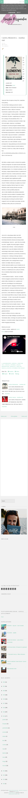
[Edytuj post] (2, 48)
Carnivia (14, 363)
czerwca (4, 744)
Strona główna (14, 416)
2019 (4, 695)
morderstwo (5, 366)
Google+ (5, 374)
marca (4, 757)
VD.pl (2, 617)
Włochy (9, 368)
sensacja (13, 366)
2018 (4, 699)
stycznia (4, 765)
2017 (4, 703)
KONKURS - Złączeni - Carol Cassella (15, 625)
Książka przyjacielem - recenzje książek (17, 790)
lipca (3, 740)
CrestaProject (12, 792)
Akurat (13, 85)
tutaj (4, 331)
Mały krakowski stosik (11, 668)
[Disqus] (14, 438)
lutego (4, 761)
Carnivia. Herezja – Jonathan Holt (15, 397)
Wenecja (4, 368)
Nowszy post (4, 416)
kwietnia (4, 753)
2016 (4, 707)
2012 (4, 775)
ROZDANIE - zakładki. (11, 633)
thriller (18, 366)
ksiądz (19, 365)
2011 (4, 779)
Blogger (17, 791)
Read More (7, 393)
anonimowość (7, 363)
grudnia (4, 719)
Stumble (12, 374)
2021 (4, 686)
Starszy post (24, 416)
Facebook (11, 371)
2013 (4, 771)
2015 (4, 712)
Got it (18, 12)
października (5, 728)
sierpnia (4, 736)
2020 (4, 690)
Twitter (17, 371)
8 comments (5, 46)
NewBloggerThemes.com (14, 793)
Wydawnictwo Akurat (18, 368)
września (4, 732)
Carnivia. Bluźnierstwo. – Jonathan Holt (16, 384)
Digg (18, 374)
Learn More (11, 12)
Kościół (7, 365)
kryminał (13, 365)
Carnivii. (18, 329)
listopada (4, 723)
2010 (4, 783)
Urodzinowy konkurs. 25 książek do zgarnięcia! (17, 647)
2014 (4, 716)
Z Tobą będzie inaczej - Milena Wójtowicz (16, 654)
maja (4, 749)
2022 (4, 682)
